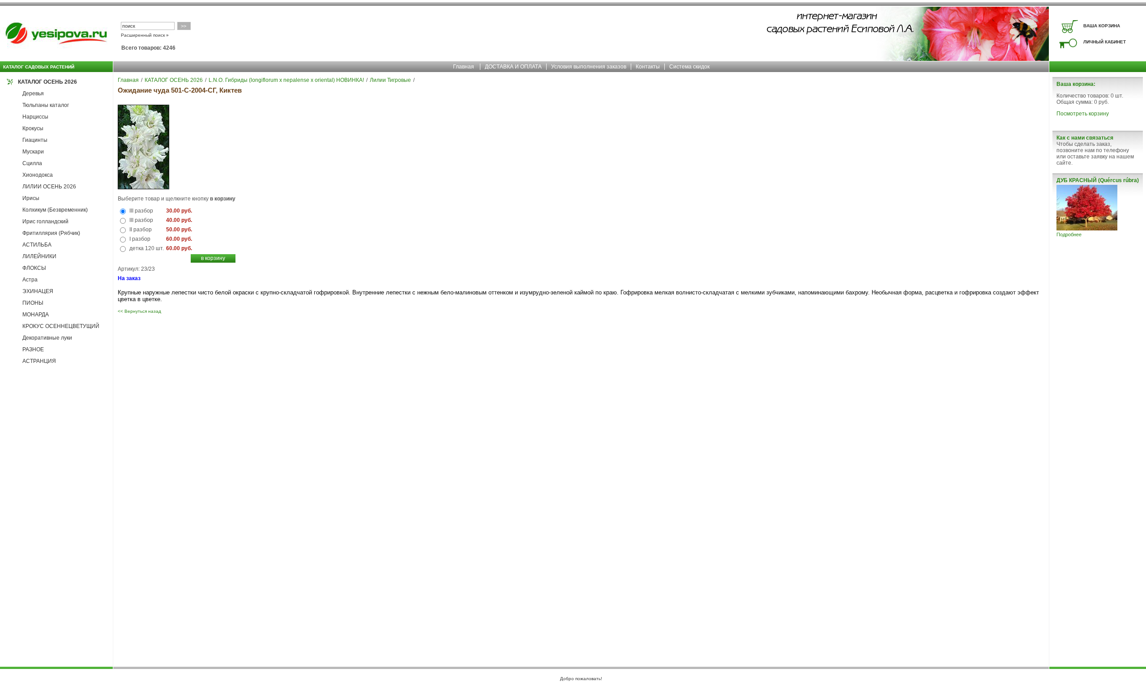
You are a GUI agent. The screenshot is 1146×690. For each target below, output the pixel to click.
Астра (30, 280)
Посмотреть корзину (1082, 114)
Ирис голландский (45, 221)
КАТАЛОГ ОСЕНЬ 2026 (47, 82)
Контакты (648, 67)
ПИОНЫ (32, 303)
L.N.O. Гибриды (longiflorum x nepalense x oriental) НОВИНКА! (286, 80)
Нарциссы (35, 117)
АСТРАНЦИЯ (39, 361)
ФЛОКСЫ (34, 268)
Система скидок (689, 67)
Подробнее (1069, 234)
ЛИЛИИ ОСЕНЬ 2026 (49, 186)
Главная (463, 67)
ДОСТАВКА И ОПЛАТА (513, 67)
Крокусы (32, 128)
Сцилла (32, 163)
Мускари (33, 152)
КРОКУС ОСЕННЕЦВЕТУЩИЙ (60, 326)
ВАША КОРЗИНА (1101, 25)
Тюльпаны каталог (45, 105)
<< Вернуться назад (139, 311)
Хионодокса (37, 175)
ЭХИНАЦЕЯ (37, 291)
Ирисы (30, 198)
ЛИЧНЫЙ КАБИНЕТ (1104, 41)
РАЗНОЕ (33, 349)
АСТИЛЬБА (36, 245)
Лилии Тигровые (390, 80)
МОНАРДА (35, 314)
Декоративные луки (47, 338)
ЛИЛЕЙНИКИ (39, 256)
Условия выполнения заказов (588, 67)
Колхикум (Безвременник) (55, 210)
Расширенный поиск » (145, 35)
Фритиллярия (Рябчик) (51, 233)
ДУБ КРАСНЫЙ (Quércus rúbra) (1097, 180)
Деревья (33, 93)
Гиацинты (34, 140)
